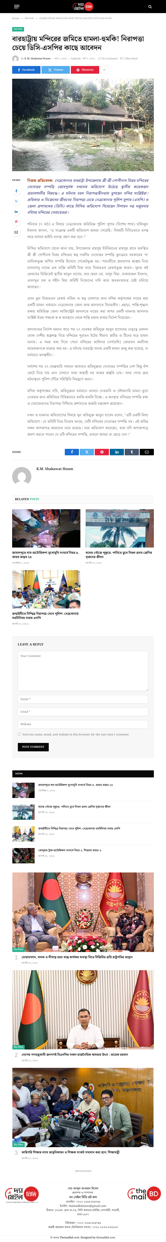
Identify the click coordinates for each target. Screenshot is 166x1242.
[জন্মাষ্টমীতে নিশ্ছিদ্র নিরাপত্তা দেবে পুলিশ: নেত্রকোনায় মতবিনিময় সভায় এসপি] (46, 589)
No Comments (110, 59)
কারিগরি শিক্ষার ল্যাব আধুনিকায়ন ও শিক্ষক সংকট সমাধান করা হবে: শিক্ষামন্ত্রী (71, 1152)
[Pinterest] (16, 222)
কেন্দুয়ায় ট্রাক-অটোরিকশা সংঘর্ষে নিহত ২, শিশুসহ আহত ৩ (69, 850)
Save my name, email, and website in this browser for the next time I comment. (75, 734)
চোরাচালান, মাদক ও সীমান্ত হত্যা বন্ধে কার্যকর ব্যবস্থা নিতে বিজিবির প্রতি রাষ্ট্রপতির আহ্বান (77, 957)
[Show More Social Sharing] (104, 70)
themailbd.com (105, 1238)
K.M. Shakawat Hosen (37, 59)
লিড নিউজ (18, 950)
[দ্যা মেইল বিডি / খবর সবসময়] (83, 6)
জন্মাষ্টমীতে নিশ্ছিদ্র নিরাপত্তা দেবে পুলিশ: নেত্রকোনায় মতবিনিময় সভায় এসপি (45, 616)
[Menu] (16, 6)
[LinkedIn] (16, 211)
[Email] (16, 232)
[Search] (150, 6)
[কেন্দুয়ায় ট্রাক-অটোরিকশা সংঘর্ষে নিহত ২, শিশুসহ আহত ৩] (23, 855)
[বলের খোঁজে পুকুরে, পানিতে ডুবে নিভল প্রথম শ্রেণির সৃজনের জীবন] (120, 528)
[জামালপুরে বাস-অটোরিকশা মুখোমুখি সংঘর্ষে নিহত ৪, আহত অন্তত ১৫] (46, 528)
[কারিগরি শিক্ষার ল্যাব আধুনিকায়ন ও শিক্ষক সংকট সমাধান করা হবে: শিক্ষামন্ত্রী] (83, 1107)
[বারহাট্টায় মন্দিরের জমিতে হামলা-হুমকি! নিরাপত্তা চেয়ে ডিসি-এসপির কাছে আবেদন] (83, 125)
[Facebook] (16, 191)
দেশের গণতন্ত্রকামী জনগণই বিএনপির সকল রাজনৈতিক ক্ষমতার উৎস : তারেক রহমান (75, 1055)
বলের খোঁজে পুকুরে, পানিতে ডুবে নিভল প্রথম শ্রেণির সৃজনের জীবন (119, 555)
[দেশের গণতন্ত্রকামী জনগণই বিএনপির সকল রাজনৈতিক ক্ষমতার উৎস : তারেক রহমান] (83, 1009)
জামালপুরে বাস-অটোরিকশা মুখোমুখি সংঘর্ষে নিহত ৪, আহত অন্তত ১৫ (45, 555)
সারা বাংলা (18, 29)
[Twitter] (16, 201)
